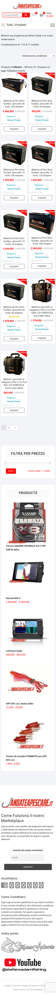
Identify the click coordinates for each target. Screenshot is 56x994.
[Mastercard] (11, 885)
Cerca (26, 15)
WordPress (39, 989)
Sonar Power (14, 120)
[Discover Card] (29, 885)
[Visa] (17, 885)
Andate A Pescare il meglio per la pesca (21, 985)
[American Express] (4, 885)
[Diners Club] (23, 885)
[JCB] (41, 885)
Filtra (11, 471)
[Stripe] (35, 885)
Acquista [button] (14, 129)
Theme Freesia (19, 989)
